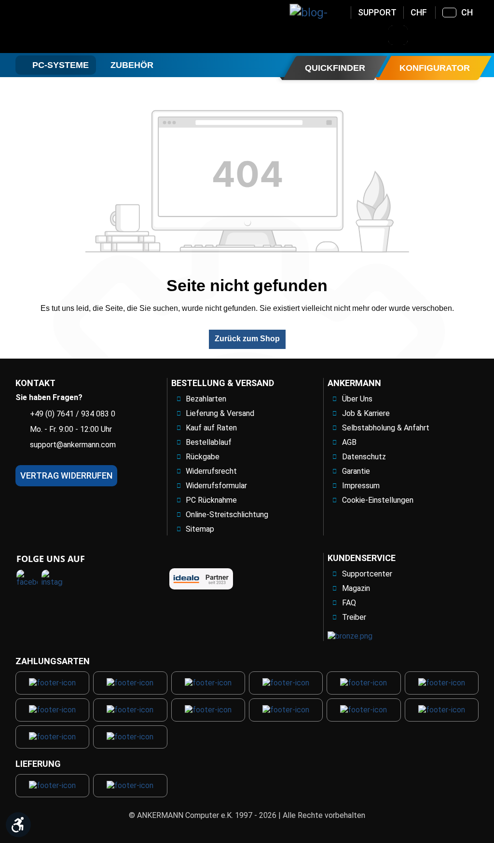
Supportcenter (367, 573)
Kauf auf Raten (211, 427)
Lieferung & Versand (220, 413)
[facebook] (27, 580)
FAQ (349, 602)
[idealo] (201, 578)
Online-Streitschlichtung (227, 514)
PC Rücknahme (211, 500)
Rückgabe (203, 456)
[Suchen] (398, 35)
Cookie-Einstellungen (377, 500)
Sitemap (200, 529)
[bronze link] (350, 636)
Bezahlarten (206, 398)
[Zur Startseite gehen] (93, 26)
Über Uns (357, 398)
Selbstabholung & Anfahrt (385, 427)
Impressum (361, 485)
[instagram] (52, 580)
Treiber (354, 617)
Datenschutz (364, 456)
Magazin (356, 588)
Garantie (356, 471)
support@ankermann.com (73, 444)
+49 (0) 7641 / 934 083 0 (72, 413)
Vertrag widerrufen (66, 475)
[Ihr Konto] (423, 35)
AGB (349, 442)
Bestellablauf (209, 442)
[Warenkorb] (473, 35)
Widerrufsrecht (211, 471)
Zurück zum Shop (247, 339)
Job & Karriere (366, 413)
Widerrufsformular (216, 485)
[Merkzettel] (448, 35)
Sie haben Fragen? (48, 397)
